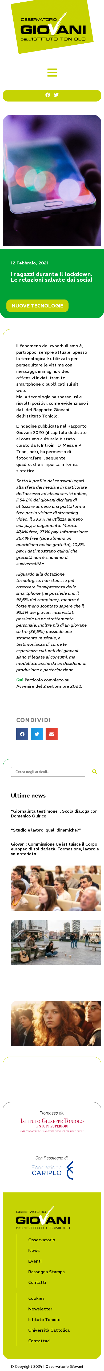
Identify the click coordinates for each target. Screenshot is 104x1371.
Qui (20, 679)
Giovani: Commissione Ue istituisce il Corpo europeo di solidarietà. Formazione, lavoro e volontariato (55, 849)
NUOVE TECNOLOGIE (37, 306)
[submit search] (94, 771)
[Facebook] (47, 94)
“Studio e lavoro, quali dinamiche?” (46, 830)
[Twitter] (56, 94)
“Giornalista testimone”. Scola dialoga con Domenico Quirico (54, 814)
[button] (52, 72)
